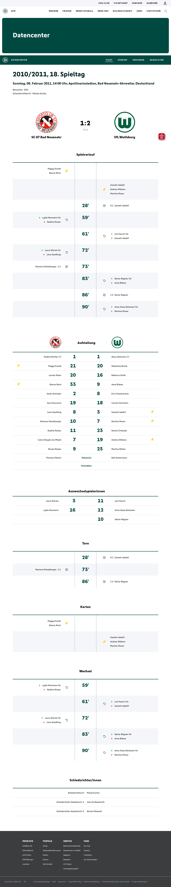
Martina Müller (118, 449)
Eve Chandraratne (120, 394)
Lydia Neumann (49, 218)
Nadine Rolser (54, 222)
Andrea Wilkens (117, 189)
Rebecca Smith (118, 375)
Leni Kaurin (119, 234)
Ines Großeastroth (95, 802)
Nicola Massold (94, 811)
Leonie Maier (55, 375)
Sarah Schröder (54, 394)
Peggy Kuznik (54, 169)
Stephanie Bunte (119, 366)
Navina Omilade (119, 431)
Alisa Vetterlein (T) (120, 357)
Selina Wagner (121, 279)
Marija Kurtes (39, 93)
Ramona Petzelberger (46, 267)
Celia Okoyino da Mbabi (49, 440)
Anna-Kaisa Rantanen (124, 307)
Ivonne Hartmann (119, 403)
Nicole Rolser (54, 449)
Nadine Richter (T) (52, 357)
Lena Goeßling (54, 255)
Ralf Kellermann (119, 458)
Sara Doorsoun (54, 403)
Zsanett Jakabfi (117, 185)
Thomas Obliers (53, 458)
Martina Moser (117, 194)
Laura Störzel (51, 250)
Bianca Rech (55, 173)
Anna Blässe (120, 283)
